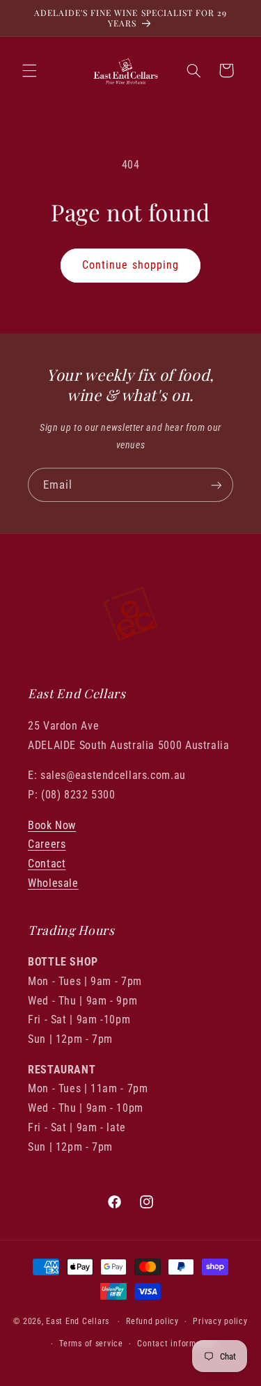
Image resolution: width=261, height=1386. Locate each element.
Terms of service (91, 1343)
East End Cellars (77, 1321)
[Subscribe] (216, 485)
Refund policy (152, 1321)
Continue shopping (130, 264)
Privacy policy (220, 1321)
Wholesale (53, 883)
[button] (29, 70)
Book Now (52, 825)
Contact (46, 863)
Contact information (176, 1343)
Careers (46, 844)
